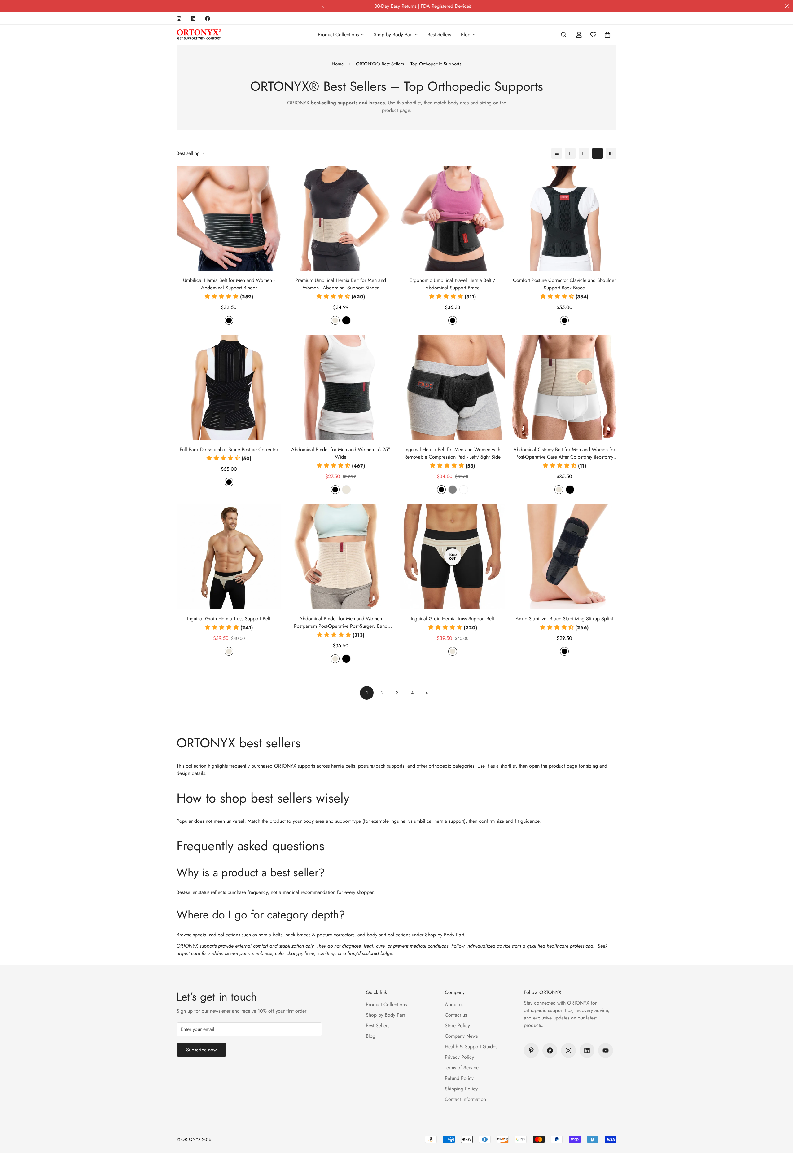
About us (454, 1004)
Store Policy (457, 1025)
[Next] (470, 6)
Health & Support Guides (471, 1046)
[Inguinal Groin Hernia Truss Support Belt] (229, 556)
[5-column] (611, 153)
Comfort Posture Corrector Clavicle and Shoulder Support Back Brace (564, 284)
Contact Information (465, 1099)
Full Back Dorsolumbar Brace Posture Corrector (229, 449)
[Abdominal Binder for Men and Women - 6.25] (340, 387)
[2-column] (570, 153)
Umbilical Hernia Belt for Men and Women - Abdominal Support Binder (228, 284)
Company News (461, 1036)
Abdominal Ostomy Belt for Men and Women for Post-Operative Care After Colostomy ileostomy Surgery (564, 453)
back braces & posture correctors (319, 934)
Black (229, 320)
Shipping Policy (461, 1088)
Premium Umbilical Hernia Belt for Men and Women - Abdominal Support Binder (340, 284)
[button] (607, 35)
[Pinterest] (531, 1050)
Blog (466, 34)
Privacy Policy (459, 1057)
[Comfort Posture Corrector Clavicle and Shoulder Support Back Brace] (564, 218)
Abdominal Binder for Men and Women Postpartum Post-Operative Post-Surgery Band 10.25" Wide (341, 622)
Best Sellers (439, 34)
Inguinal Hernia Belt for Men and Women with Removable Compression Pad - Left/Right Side (452, 453)
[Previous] (323, 6)
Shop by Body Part (393, 34)
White (464, 490)
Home (338, 63)
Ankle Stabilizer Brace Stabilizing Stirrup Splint (564, 618)
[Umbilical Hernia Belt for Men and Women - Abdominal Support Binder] (229, 218)
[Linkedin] (193, 18)
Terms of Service (462, 1067)
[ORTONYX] (199, 34)
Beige (335, 320)
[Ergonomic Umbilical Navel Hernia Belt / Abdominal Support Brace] (452, 218)
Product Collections (338, 34)
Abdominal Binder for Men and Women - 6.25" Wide (340, 453)
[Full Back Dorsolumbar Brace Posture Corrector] (229, 387)
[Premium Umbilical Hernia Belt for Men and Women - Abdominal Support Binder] (340, 218)
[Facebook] (207, 18)
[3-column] (584, 153)
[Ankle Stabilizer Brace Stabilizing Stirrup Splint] (564, 556)
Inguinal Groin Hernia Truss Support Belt (228, 618)
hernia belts (270, 934)
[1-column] (556, 153)
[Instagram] (179, 18)
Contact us (456, 1015)
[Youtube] (605, 1050)
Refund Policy (459, 1078)
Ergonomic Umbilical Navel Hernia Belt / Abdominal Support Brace (452, 284)
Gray (453, 490)
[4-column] (597, 153)
